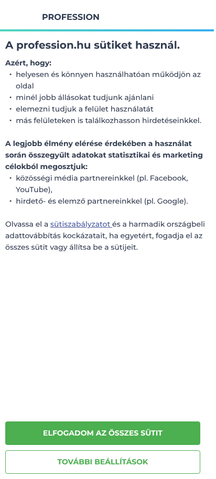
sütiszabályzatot (81, 224)
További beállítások (103, 461)
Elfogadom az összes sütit (103, 433)
